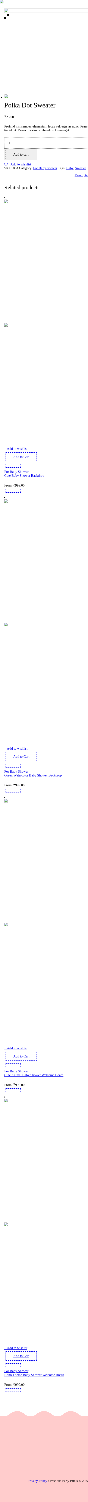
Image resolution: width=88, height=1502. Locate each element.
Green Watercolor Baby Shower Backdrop (33, 775)
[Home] (52, 2)
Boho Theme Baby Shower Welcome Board (34, 1375)
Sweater (80, 168)
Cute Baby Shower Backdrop (24, 475)
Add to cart (20, 154)
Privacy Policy (37, 1481)
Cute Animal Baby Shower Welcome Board (33, 1075)
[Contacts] (70, 2)
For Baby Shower (45, 168)
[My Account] (75, 2)
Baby (69, 168)
